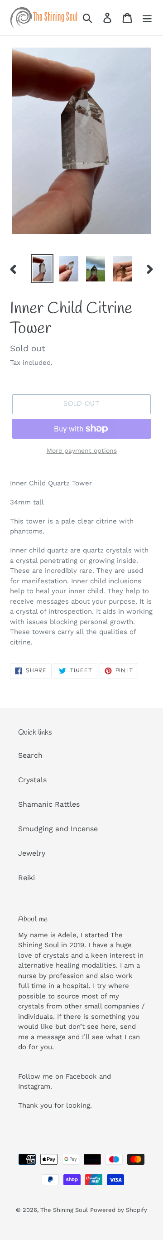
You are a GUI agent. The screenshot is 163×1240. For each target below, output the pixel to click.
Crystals (32, 779)
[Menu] (147, 18)
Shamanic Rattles (49, 804)
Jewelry (31, 853)
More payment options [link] (82, 450)
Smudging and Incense (58, 828)
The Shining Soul (64, 1209)
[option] (42, 269)
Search (30, 755)
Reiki (26, 877)
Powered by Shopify (118, 1209)
